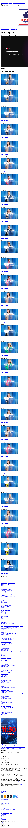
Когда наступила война (6, 706)
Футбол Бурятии (4, 635)
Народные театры (5, 682)
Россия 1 (3, 27)
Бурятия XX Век (4, 664)
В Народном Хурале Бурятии (7, 594)
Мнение (2, 618)
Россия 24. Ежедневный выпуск (8, 583)
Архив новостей (4, 791)
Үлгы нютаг (3, 615)
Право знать (3, 683)
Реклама (23, 747)
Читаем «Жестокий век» (6, 670)
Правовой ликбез (5, 634)
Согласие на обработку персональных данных (11, 789)
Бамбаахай (3, 671)
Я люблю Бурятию (5, 690)
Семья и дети (4, 688)
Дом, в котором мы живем (7, 677)
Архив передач (13, 27)
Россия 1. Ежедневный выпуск (8, 581)
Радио (2, 747)
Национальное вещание (9, 747)
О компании (18, 747)
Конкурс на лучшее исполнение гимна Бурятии (12, 626)
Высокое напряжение (5, 645)
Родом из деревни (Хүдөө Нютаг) (8, 596)
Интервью (3, 585)
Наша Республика (5, 629)
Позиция (3, 681)
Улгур (2, 601)
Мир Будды (3, 708)
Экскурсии (19, 748)
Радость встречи (4, 637)
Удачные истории (5, 704)
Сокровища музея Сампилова (7, 638)
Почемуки (3, 697)
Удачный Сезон (4, 616)
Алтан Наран (4, 660)
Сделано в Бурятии (5, 607)
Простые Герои (4, 613)
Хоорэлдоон (3, 632)
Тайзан (2, 654)
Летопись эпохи (4, 597)
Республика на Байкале (6, 679)
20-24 (2, 617)
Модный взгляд (4, 703)
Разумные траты (4, 674)
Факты (2, 663)
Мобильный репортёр (6, 658)
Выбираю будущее (5, 696)
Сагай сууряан (4, 631)
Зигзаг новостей (4, 676)
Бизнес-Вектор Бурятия (6, 698)
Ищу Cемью (3, 612)
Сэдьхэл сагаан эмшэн (6, 642)
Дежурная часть (4, 650)
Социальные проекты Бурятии (8, 624)
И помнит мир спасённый (7, 707)
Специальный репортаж (6, 590)
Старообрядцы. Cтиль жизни (7, 623)
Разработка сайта (4, 799)
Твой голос (3, 655)
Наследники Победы (5, 608)
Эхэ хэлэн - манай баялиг (6, 672)
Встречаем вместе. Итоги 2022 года (9, 627)
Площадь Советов (5, 648)
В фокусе (3, 667)
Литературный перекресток (7, 691)
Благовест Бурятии (5, 603)
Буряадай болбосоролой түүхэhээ (8, 643)
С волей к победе (5, 675)
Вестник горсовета (5, 709)
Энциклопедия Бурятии (6, 639)
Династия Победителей (6, 605)
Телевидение (8, 3)
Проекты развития (5, 701)
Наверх (2, 744)
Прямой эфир (18, 3)
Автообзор (3, 622)
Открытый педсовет (5, 699)
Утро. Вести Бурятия (5, 584)
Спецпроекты (4, 587)
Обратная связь (4, 748)
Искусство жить (4, 666)
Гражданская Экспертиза (6, 712)
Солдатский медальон (6, 647)
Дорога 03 (3, 595)
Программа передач (12, 748)
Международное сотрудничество (8, 665)
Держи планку (4, 669)
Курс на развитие (5, 656)
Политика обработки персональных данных (11, 787)
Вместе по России (5, 600)
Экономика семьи (5, 649)
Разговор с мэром (5, 606)
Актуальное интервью (6, 680)
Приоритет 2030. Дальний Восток (8, 619)
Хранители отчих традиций (7, 628)
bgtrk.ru (19, 781)
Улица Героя (3, 621)
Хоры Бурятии (4, 713)
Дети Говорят (4, 602)
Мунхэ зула (3, 644)
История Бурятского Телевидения (8, 633)
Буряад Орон (4, 591)
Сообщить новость (5, 822)
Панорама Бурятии (5, 592)
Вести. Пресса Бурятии (6, 685)
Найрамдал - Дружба (5, 610)
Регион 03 (3, 714)
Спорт (2, 659)
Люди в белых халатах (6, 710)
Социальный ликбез (5, 640)
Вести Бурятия (4, 87)
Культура (3, 661)
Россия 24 (7, 27)
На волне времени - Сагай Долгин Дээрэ (10, 687)
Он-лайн (3, 686)
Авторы (2, 792)
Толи (2, 611)
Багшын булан (4, 599)
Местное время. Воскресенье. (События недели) (12, 586)
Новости (3, 3)
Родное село (3, 692)
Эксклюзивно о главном (6, 702)
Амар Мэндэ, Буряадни (6, 589)
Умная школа (4, 715)
